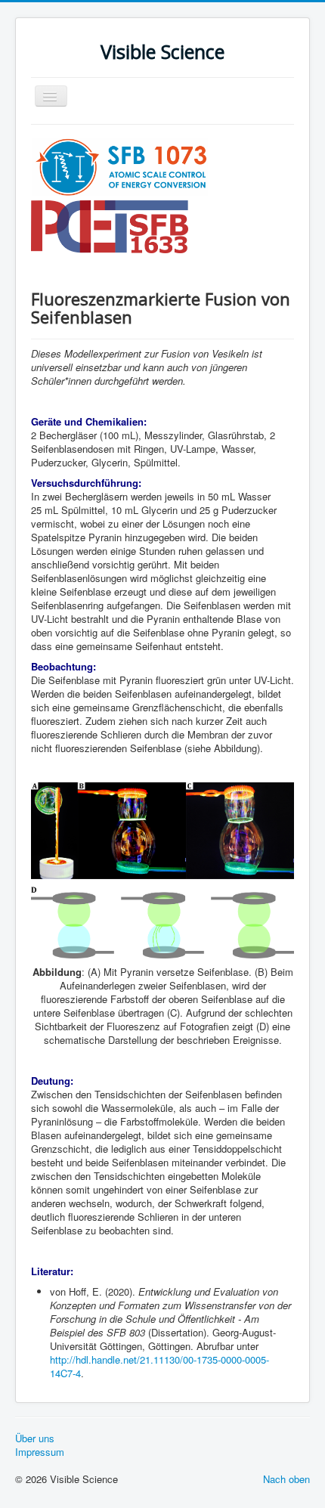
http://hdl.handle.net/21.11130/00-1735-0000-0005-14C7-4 (159, 1366)
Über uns (34, 1438)
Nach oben (286, 1479)
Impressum (39, 1452)
